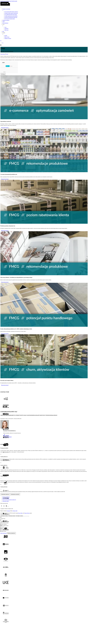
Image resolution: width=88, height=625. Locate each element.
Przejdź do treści (8, 1)
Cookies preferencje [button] (3, 486)
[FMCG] (3, 62)
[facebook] (1, 506)
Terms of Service (27, 513)
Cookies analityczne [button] (3, 465)
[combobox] (9, 64)
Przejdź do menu (3, 1)
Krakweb (8, 510)
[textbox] (11, 66)
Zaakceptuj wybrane (5, 494)
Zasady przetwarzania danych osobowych (9, 499)
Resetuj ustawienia (11, 533)
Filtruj (3, 74)
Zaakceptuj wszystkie (15, 494)
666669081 (7, 435)
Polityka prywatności (5, 498)
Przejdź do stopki (14, 1)
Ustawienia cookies (5, 501)
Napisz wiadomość (8, 436)
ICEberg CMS (15, 510)
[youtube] (6, 506)
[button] (44, 40)
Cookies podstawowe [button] (4, 456)
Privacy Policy (20, 513)
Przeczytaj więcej (5, 127)
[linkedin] (4, 506)
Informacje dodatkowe (6, 496)
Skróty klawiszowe (3, 533)
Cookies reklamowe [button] (3, 476)
